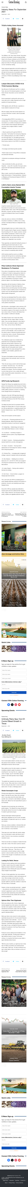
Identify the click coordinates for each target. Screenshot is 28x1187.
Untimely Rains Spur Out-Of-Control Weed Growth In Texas (20, 515)
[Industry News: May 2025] (14, 593)
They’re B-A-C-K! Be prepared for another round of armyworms (7, 515)
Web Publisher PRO (16, 1175)
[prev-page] (3, 610)
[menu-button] (2, 2)
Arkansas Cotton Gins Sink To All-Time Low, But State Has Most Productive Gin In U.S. (14, 575)
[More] (22, 18)
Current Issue (14, 602)
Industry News (5, 7)
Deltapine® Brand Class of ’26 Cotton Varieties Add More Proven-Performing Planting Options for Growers (14, 547)
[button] (26, 2)
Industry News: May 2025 (14, 605)
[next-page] (5, 610)
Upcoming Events (8, 710)
